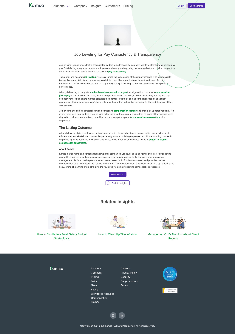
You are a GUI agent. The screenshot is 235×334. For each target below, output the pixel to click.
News (94, 285)
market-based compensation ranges (108, 92)
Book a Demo (196, 5)
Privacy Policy (129, 272)
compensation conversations (145, 117)
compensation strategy (125, 110)
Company (80, 6)
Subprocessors (129, 281)
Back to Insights (119, 183)
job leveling (90, 77)
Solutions (96, 268)
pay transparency (117, 71)
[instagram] (113, 315)
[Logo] (36, 6)
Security (125, 276)
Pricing (128, 6)
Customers (112, 6)
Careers (125, 268)
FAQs (94, 281)
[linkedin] (122, 315)
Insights (95, 6)
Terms (124, 285)
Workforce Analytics (102, 293)
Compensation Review (99, 300)
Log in (181, 5)
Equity (94, 289)
